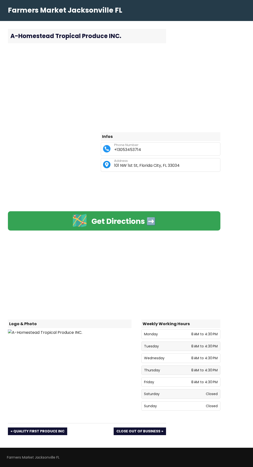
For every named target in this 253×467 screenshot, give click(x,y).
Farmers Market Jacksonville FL (65, 10)
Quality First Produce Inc (38, 431)
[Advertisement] (114, 87)
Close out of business (138, 431)
